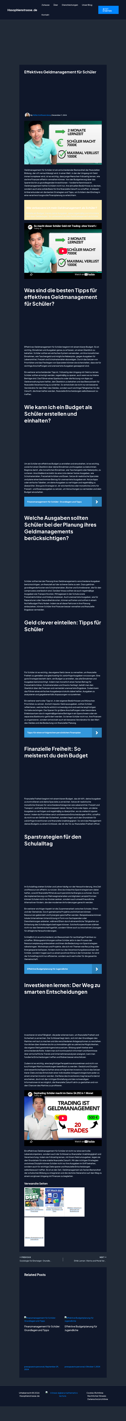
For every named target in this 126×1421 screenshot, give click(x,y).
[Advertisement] (63, 38)
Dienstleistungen (70, 5)
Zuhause (45, 5)
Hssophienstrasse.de (22, 10)
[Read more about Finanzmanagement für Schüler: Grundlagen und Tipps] (43, 1319)
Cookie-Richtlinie (95, 1393)
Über (55, 5)
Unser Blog (87, 5)
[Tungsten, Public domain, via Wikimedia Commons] (63, 1394)
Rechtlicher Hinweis (96, 1396)
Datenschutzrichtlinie (97, 1399)
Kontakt (45, 14)
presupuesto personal (34, 1366)
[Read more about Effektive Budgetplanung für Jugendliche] (83, 1319)
